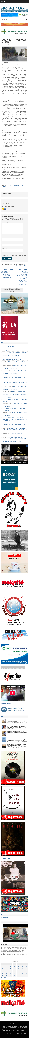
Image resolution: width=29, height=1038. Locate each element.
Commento (5, 222)
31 (18, 975)
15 (10, 970)
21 (6, 973)
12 (26, 968)
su (6, 345)
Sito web (4, 248)
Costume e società (13, 185)
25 (22, 973)
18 (22, 970)
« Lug (2, 977)
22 (10, 973)
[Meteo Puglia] (4, 917)
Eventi (2, 716)
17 (18, 970)
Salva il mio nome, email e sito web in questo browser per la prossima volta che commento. (14, 254)
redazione (4, 44)
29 (10, 975)
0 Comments (15, 44)
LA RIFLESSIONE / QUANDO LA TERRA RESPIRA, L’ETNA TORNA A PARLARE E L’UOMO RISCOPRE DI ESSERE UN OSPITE (14, 367)
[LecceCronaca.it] (14, 11)
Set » (5, 977)
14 (6, 970)
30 (14, 975)
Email (4, 242)
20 (2, 973)
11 (22, 968)
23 (14, 973)
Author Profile (15, 193)
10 (18, 968)
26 (26, 973)
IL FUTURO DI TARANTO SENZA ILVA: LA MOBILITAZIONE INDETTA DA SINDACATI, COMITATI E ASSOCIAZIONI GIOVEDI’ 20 (16, 739)
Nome (4, 237)
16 (14, 970)
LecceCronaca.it (14, 1024)
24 (18, 973)
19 (26, 970)
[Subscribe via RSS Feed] (3, 209)
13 (2, 970)
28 (6, 975)
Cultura (4, 186)
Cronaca (20, 185)
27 (2, 975)
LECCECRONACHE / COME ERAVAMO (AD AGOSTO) (14, 40)
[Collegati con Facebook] (5, 209)
